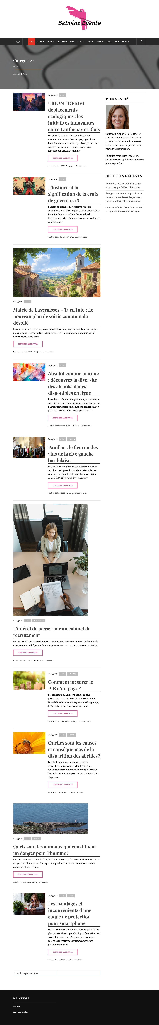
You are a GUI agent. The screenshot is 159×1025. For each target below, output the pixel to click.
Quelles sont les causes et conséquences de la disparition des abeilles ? (74, 749)
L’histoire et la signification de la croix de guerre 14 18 (73, 193)
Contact (16, 1006)
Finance (100, 42)
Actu (31, 42)
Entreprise (61, 42)
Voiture (126, 42)
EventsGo (79, 792)
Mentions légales (20, 1012)
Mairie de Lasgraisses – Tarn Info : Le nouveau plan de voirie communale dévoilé (53, 316)
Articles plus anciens (27, 973)
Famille (81, 42)
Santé (90, 42)
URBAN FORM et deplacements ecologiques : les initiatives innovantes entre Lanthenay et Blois (74, 116)
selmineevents (80, 166)
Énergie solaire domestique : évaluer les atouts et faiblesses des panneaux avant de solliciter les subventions (124, 197)
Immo (117, 42)
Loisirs (50, 42)
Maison (40, 42)
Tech (72, 42)
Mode (109, 42)
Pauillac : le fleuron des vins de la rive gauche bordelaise (73, 453)
